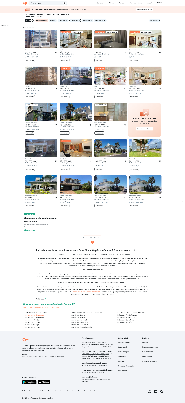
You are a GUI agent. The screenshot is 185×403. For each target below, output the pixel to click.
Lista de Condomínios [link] (150, 347)
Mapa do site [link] (147, 356)
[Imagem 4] (114, 46)
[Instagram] (149, 392)
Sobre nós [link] (122, 356)
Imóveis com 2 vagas (32, 327)
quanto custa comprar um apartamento (86, 292)
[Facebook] (161, 392)
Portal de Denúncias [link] (29, 391)
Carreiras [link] (121, 361)
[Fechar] (158, 9)
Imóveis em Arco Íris (124, 322)
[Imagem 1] (41, 46)
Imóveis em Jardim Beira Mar (81, 327)
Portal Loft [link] (146, 342)
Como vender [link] (123, 347)
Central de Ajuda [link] (124, 342)
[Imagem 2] (42, 46)
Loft (25, 308)
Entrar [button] (159, 3)
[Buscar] (64, 3)
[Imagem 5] (46, 46)
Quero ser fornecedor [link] (126, 366)
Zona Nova (55, 308)
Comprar (100, 3)
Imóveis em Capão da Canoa (39, 308)
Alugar (111, 3)
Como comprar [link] (123, 352)
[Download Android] (29, 382)
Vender (121, 3)
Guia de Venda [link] (147, 352)
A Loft (149, 3)
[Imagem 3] (78, 46)
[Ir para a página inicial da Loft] (26, 3)
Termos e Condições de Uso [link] (70, 391)
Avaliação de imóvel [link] (149, 361)
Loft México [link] (122, 371)
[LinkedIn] (155, 392)
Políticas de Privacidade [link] (48, 391)
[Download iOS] (44, 382)
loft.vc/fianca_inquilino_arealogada (95, 354)
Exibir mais (40, 298)
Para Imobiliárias (136, 3)
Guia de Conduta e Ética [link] (92, 391)
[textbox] (48, 3)
